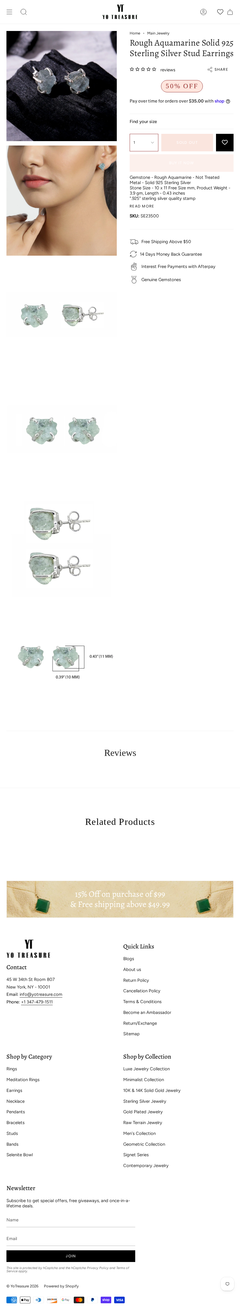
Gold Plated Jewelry (143, 1111)
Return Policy (136, 980)
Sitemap (131, 1033)
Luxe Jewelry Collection (146, 1068)
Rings (11, 1068)
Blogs (128, 958)
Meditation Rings (23, 1079)
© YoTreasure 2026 (22, 1286)
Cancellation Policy (141, 990)
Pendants (15, 1111)
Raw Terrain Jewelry (142, 1122)
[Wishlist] (220, 12)
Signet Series (136, 1154)
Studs (12, 1133)
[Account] (203, 12)
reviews (167, 69)
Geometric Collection (144, 1144)
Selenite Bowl (19, 1154)
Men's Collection (139, 1133)
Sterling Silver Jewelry (144, 1101)
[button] (23, 12)
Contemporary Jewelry (146, 1165)
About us (132, 969)
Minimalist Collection (143, 1079)
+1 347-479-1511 (37, 1002)
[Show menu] (9, 12)
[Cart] (230, 12)
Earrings (14, 1090)
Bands (12, 1144)
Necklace (15, 1101)
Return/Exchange (140, 1023)
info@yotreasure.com (41, 994)
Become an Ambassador (147, 1012)
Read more (142, 206)
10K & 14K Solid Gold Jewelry (152, 1090)
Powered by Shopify (61, 1286)
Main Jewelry (158, 33)
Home (135, 33)
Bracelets (15, 1122)
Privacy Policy (98, 1268)
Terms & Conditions (142, 1001)
